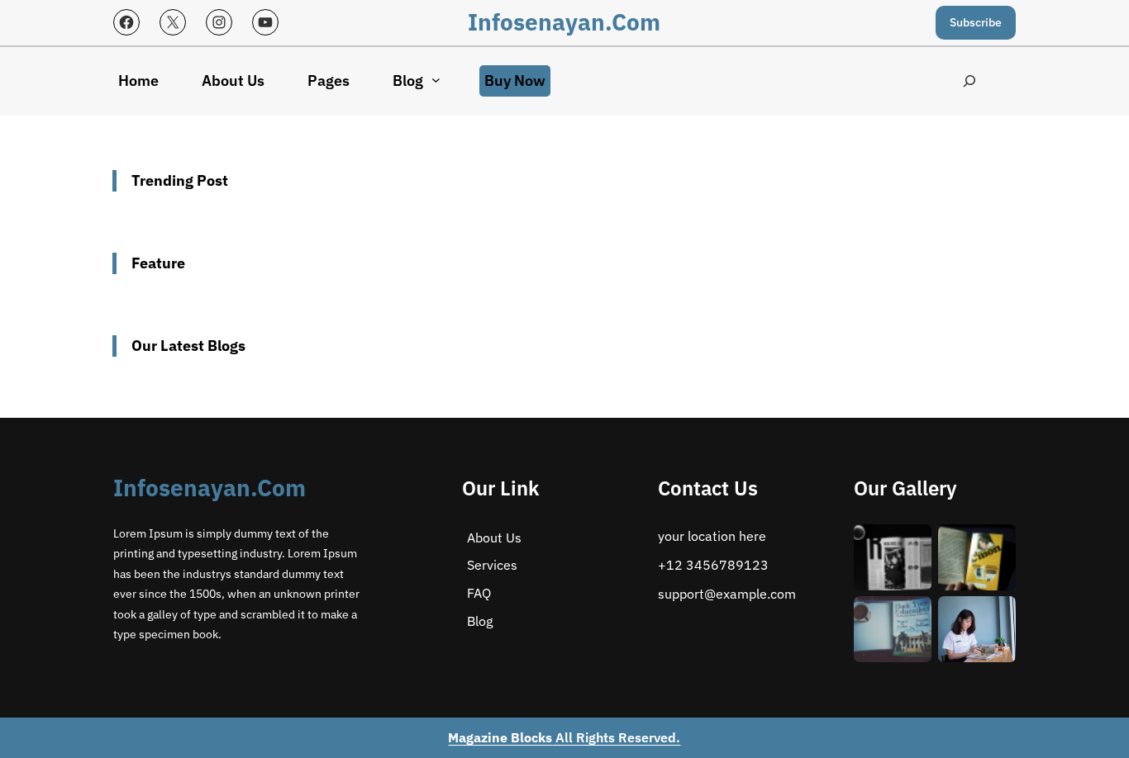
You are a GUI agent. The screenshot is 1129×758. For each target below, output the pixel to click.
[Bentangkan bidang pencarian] (970, 81)
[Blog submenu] (436, 79)
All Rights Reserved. (564, 737)
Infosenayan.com (564, 22)
